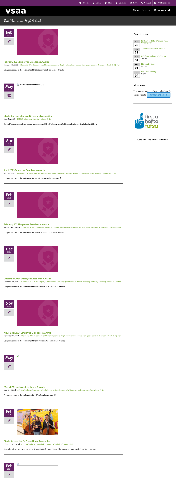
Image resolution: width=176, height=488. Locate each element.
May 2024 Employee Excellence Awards (24, 387)
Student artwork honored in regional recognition (28, 115)
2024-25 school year (24, 119)
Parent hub (40, 444)
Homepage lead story (89, 65)
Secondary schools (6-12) (107, 65)
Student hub (68, 444)
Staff (118, 65)
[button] (169, 10)
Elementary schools (51, 65)
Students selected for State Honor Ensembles (27, 441)
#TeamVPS (24, 65)
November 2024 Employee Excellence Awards (27, 332)
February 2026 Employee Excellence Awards (26, 61)
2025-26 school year (36, 65)
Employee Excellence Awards (70, 65)
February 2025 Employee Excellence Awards (26, 224)
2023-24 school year (23, 390)
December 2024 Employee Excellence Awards (27, 278)
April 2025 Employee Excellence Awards (24, 170)
